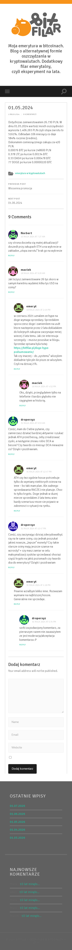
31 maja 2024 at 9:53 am (33, 423)
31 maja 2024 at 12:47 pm (39, 471)
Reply (11, 255)
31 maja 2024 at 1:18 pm (38, 585)
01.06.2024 (15, 201)
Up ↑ (36, 942)
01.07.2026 (17, 806)
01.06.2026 (17, 814)
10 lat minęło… (30, 884)
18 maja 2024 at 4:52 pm (44, 386)
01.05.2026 (17, 822)
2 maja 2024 (14, 114)
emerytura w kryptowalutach (30, 173)
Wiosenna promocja (20, 186)
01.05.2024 (20, 107)
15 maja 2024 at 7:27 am (33, 236)
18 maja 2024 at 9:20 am (33, 273)
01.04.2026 (17, 830)
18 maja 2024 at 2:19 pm (38, 309)
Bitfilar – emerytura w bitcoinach (39, 939)
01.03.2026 (17, 838)
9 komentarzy (29, 114)
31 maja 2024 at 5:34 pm (44, 621)
